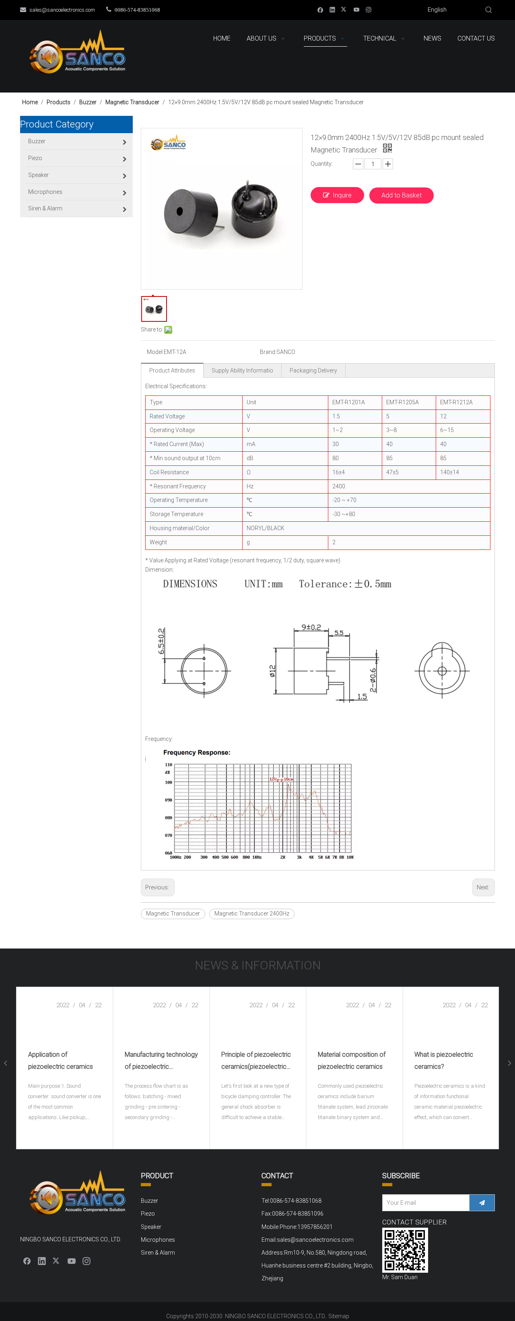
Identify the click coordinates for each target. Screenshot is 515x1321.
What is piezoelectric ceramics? (443, 1060)
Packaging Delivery (313, 370)
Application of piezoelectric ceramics (60, 1060)
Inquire (342, 195)
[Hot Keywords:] (489, 10)
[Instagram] (369, 9)
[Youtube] (357, 9)
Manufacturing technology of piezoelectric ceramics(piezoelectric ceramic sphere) (161, 1062)
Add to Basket (401, 195)
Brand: (268, 352)
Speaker (151, 1227)
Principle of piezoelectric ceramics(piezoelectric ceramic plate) (256, 1062)
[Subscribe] (482, 1202)
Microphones (158, 1240)
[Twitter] (345, 9)
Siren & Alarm (158, 1252)
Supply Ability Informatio (242, 370)
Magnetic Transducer (173, 913)
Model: (155, 352)
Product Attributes (172, 370)
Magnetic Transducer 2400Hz (251, 913)
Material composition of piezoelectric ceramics (351, 1060)
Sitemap (338, 1316)
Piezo (148, 1213)
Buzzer (149, 1201)
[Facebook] (320, 9)
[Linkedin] (333, 9)
